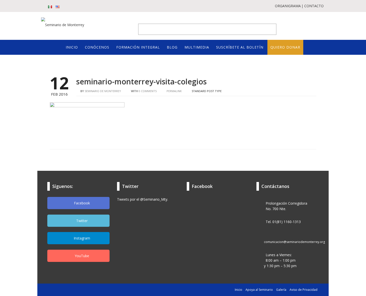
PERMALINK (174, 91)
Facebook (81, 203)
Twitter (81, 220)
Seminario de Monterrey (103, 91)
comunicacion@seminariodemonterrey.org (294, 242)
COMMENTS (148, 91)
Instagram (81, 238)
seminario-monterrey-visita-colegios (141, 81)
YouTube (81, 255)
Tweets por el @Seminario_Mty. (142, 199)
